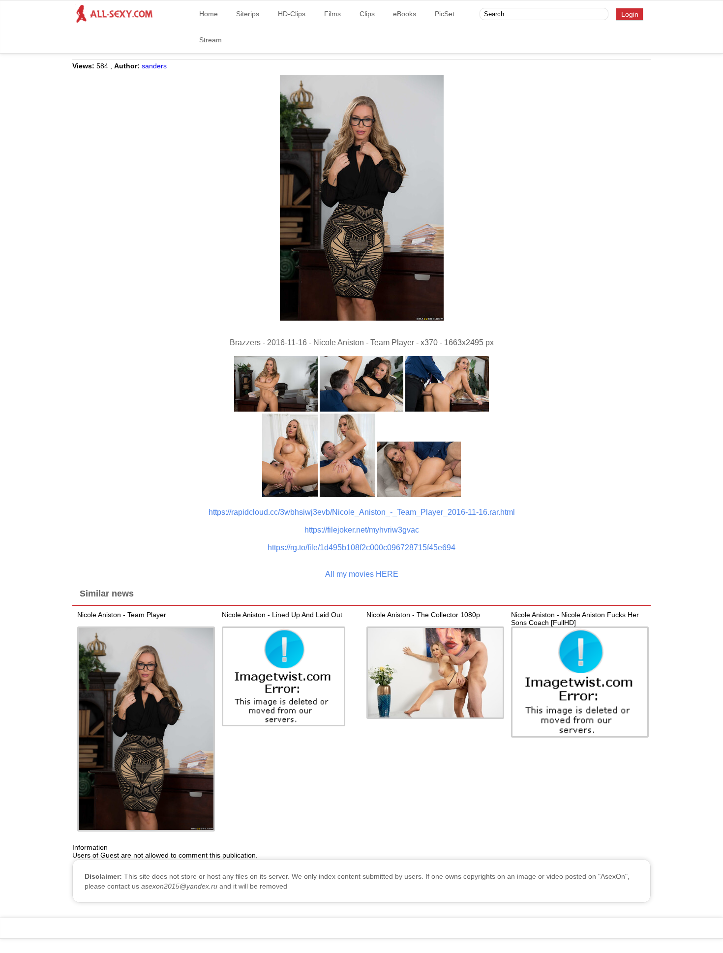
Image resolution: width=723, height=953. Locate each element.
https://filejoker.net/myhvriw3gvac (361, 530)
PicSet (444, 14)
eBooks (404, 14)
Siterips (247, 14)
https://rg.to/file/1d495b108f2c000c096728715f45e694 (361, 547)
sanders (154, 66)
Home (208, 14)
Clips (367, 14)
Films (332, 14)
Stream (210, 40)
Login (629, 14)
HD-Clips (291, 14)
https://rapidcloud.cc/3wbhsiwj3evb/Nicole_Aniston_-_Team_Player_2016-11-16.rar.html (362, 512)
